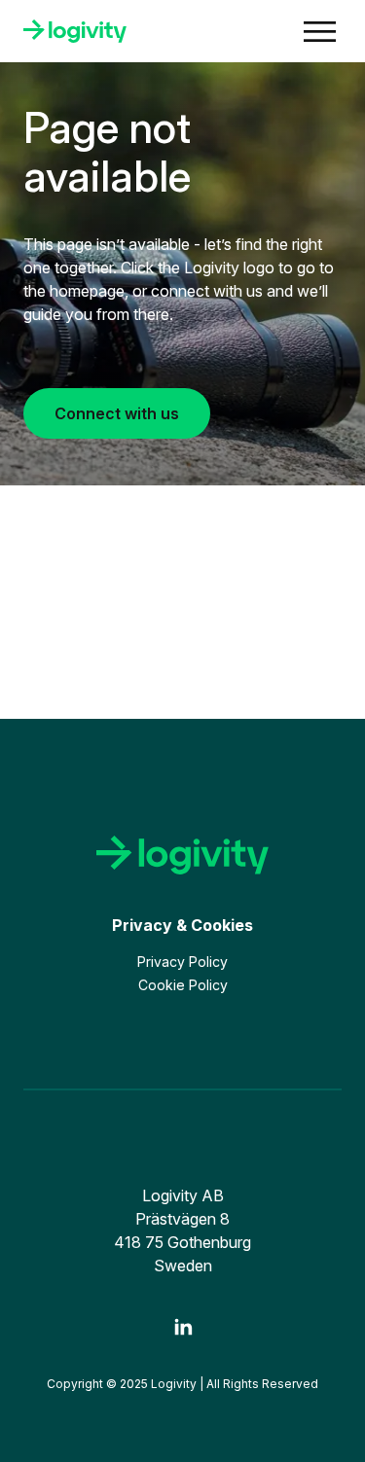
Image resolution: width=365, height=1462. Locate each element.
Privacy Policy (182, 961)
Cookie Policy (183, 985)
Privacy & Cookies (182, 925)
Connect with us (117, 413)
